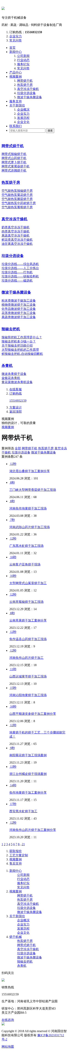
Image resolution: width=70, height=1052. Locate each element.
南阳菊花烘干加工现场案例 (28, 755)
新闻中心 (15, 51)
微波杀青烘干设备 (14, 373)
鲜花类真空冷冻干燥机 (17, 239)
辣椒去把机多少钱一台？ (19, 341)
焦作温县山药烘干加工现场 (28, 639)
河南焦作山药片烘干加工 (26, 657)
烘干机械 (15, 936)
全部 (18, 448)
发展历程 (23, 117)
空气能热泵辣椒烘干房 (17, 190)
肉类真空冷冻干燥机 (16, 231)
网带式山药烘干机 (14, 158)
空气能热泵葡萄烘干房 (17, 207)
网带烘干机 (25, 80)
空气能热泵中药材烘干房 (19, 203)
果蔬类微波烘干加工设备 (19, 317)
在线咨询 (8, 1020)
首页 (12, 47)
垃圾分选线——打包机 (17, 272)
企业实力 (15, 36)
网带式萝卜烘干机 (14, 162)
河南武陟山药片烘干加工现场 (29, 527)
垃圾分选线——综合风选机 (20, 264)
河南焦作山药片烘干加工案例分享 (32, 830)
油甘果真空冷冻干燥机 (17, 243)
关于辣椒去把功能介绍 (17, 345)
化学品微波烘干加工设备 (19, 308)
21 (23, 844)
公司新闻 (23, 56)
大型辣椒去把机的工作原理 (20, 349)
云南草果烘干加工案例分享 (28, 620)
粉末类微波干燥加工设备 (19, 300)
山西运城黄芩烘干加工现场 (28, 676)
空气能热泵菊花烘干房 (17, 194)
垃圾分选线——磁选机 (17, 280)
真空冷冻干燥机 (28, 89)
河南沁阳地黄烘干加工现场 (28, 695)
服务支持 (15, 101)
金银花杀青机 (11, 378)
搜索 (50, 130)
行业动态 (23, 60)
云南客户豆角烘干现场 (24, 564)
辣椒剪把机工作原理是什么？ (22, 337)
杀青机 (7, 366)
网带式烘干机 (13, 146)
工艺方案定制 (18, 855)
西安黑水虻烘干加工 (23, 811)
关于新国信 (17, 105)
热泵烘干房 (25, 84)
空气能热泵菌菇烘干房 (17, 199)
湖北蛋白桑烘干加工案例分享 (29, 471)
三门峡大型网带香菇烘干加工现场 (32, 489)
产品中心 (15, 72)
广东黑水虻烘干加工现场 (26, 545)
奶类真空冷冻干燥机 (16, 227)
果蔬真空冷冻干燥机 (16, 235)
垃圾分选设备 (26, 93)
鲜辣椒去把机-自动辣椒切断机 (22, 353)
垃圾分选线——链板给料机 (20, 276)
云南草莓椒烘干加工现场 (26, 601)
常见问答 (15, 40)
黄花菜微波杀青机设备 (17, 382)
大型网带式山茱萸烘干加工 (28, 583)
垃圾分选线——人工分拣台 (20, 268)
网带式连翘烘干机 (14, 170)
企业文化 (23, 122)
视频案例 (15, 76)
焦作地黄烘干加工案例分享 (28, 792)
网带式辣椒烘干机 (14, 154)
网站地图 (8, 1046)
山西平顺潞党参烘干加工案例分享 (32, 713)
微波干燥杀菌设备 (29, 97)
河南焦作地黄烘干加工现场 (28, 508)
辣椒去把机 (11, 329)
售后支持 (15, 863)
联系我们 (15, 126)
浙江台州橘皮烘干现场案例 (28, 774)
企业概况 (23, 109)
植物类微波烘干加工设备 (19, 304)
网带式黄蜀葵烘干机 (16, 166)
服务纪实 (23, 64)
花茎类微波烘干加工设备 (19, 313)
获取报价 (15, 851)
